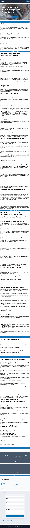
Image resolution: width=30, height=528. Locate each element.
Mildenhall (16, 485)
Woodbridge (3, 483)
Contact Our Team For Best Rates (15, 51)
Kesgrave (2, 484)
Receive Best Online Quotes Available (15, 210)
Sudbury (16, 484)
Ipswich (2, 487)
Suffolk (2, 488)
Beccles (2, 482)
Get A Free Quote (15, 475)
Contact (28, 1)
